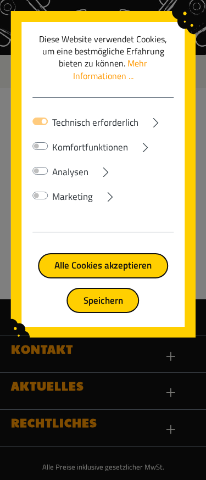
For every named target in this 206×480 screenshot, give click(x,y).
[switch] (40, 146)
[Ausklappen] (156, 120)
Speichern (103, 300)
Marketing (72, 196)
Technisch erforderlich (95, 122)
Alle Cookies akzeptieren (103, 265)
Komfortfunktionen (90, 147)
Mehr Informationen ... (110, 69)
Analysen (70, 172)
